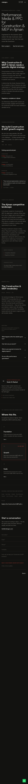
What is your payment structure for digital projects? (11, 350)
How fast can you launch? (9, 344)
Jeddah (20, 496)
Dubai (3, 494)
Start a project (6, 46)
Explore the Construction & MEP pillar (12, 504)
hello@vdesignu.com (7, 529)
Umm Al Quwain (9, 496)
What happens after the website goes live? (12, 338)
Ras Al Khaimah (19, 494)
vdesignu (5, 2)
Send (24, 573)
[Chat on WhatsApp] (24, 780)
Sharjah (13, 494)
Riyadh (16, 496)
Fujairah (3, 496)
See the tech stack (18, 46)
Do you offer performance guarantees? (9, 357)
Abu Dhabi (8, 494)
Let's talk (21, 2)
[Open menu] (25, 2)
